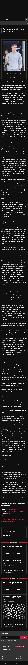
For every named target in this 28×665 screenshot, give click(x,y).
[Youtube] (16, 658)
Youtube (20, 658)
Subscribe (23, 637)
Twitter (5, 658)
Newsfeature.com (11, 196)
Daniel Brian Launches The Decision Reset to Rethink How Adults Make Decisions (14, 569)
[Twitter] (7, 77)
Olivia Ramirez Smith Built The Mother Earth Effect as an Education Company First (13, 562)
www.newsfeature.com (11, 509)
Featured (5, 572)
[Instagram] (16, 656)
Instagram (20, 656)
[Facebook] (4, 77)
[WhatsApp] (13, 77)
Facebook (6, 656)
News (2, 36)
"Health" (4, 565)
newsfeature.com (14, 189)
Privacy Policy (14, 640)
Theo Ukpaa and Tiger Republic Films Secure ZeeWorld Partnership (12, 547)
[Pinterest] (10, 77)
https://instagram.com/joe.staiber (15, 511)
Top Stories (5, 556)
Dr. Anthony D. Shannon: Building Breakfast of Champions (11, 554)
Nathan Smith (7, 535)
